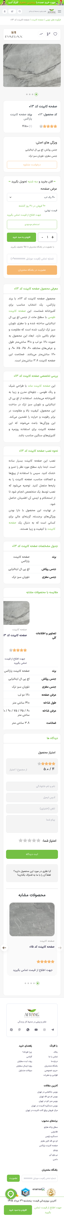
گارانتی (29, 1056)
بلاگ (56, 1052)
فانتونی (54, 1131)
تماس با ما (53, 1056)
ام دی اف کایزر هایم (49, 1141)
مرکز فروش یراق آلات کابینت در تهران (42, 1110)
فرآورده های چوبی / (52, 19)
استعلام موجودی (32, 224)
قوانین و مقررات (51, 1075)
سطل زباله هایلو (51, 1127)
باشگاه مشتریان (51, 1066)
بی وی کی (53, 1154)
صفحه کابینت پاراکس (48, 1145)
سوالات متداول (25, 1070)
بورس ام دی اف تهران (48, 1096)
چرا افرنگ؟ (27, 1052)
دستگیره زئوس (51, 1136)
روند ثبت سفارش (24, 1061)
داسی (55, 1159)
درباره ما (54, 1061)
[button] (36, 94)
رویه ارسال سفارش (24, 1066)
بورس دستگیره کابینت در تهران (44, 1105)
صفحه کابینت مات (39, 386)
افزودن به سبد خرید (21, 237)
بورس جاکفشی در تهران (48, 1092)
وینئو (55, 1150)
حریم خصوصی (51, 1070)
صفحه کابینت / (36, 19)
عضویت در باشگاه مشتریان (32, 270)
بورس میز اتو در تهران (48, 1101)
